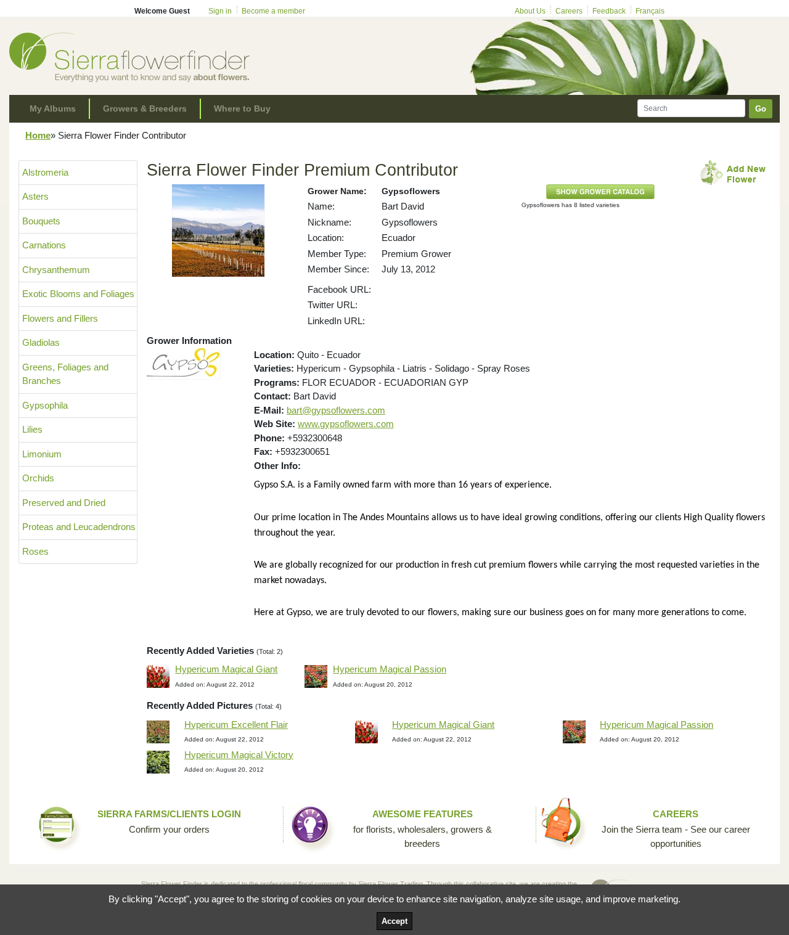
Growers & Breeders (145, 108)
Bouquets (41, 221)
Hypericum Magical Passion (389, 669)
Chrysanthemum (56, 269)
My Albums (53, 108)
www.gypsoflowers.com (346, 424)
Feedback (609, 11)
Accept (394, 921)
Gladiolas (41, 342)
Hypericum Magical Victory (238, 754)
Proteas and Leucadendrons (79, 526)
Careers (569, 11)
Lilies (32, 429)
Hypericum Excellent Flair (236, 724)
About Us (530, 11)
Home (38, 135)
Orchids (38, 478)
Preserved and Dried (63, 502)
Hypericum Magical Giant (226, 669)
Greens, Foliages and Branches (65, 374)
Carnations (44, 245)
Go (760, 108)
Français (650, 11)
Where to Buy (242, 108)
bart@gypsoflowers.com (336, 410)
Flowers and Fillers (60, 318)
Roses (35, 551)
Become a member (273, 11)
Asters (35, 196)
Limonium (42, 454)
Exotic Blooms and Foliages (78, 293)
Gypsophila (45, 405)
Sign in (220, 11)
